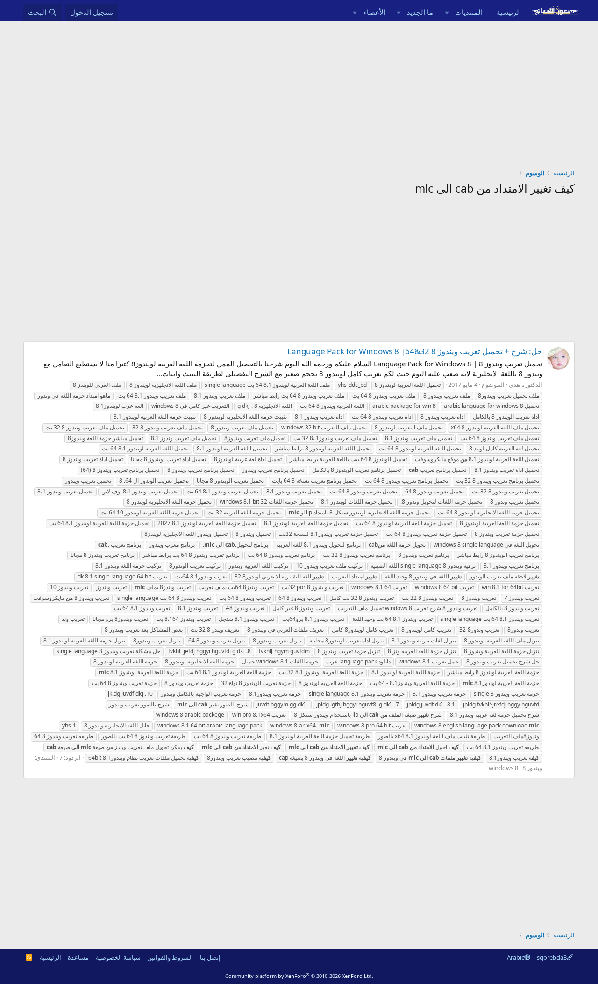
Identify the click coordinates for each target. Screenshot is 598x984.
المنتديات (469, 12)
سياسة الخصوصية (118, 957)
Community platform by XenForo (299, 975)
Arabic (515, 957)
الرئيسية (509, 12)
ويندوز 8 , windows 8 (515, 767)
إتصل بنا (210, 957)
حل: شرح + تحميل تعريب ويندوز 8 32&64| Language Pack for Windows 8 (414, 351)
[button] (446, 12)
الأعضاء (374, 12)
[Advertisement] (299, 91)
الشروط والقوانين (170, 957)
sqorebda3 (552, 957)
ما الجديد (420, 12)
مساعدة (78, 957)
